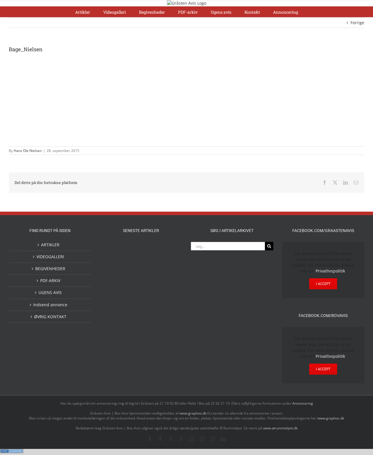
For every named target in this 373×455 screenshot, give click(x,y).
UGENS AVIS (50, 292)
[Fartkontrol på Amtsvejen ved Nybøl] (113, 248)
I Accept (323, 283)
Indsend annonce (50, 304)
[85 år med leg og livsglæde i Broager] (131, 278)
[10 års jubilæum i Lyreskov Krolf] (150, 302)
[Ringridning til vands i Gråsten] (131, 296)
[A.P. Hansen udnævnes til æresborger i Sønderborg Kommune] (131, 254)
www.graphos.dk (193, 413)
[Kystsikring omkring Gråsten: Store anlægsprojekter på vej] (113, 322)
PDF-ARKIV (50, 280)
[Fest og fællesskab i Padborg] (169, 273)
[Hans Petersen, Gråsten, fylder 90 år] (131, 347)
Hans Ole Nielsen (28, 150)
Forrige (357, 22)
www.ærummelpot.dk (280, 428)
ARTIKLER (50, 244)
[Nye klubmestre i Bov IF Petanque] (113, 297)
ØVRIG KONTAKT (50, 316)
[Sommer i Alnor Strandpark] (150, 322)
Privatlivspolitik (330, 271)
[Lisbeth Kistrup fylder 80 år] (113, 348)
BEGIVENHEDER (50, 268)
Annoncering (302, 403)
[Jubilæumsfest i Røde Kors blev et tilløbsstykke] (169, 297)
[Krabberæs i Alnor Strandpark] (169, 327)
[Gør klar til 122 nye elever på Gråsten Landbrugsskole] (113, 272)
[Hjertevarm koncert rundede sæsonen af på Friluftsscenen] (150, 273)
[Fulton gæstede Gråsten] (169, 248)
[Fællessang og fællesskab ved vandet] (150, 249)
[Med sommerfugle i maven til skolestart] (131, 323)
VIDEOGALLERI (50, 256)
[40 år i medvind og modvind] (169, 346)
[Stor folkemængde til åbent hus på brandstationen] (150, 346)
